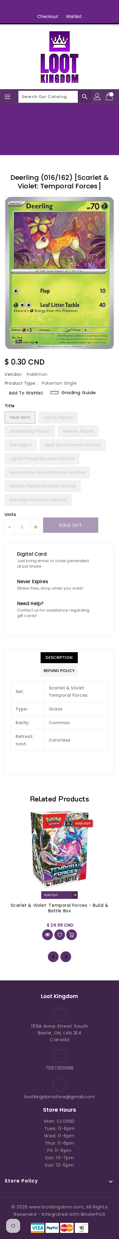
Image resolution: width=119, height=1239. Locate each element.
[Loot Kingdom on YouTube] (71, 7)
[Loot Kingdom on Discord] (82, 7)
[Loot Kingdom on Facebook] (36, 7)
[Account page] (98, 97)
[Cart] (110, 97)
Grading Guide (78, 393)
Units (10, 514)
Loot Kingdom (59, 139)
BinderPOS (93, 1214)
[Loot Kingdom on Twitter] (47, 7)
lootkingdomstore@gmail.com (59, 1096)
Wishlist (74, 16)
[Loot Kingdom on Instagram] (59, 7)
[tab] (59, 657)
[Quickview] (47, 934)
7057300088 (59, 1068)
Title (10, 406)
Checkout (48, 16)
